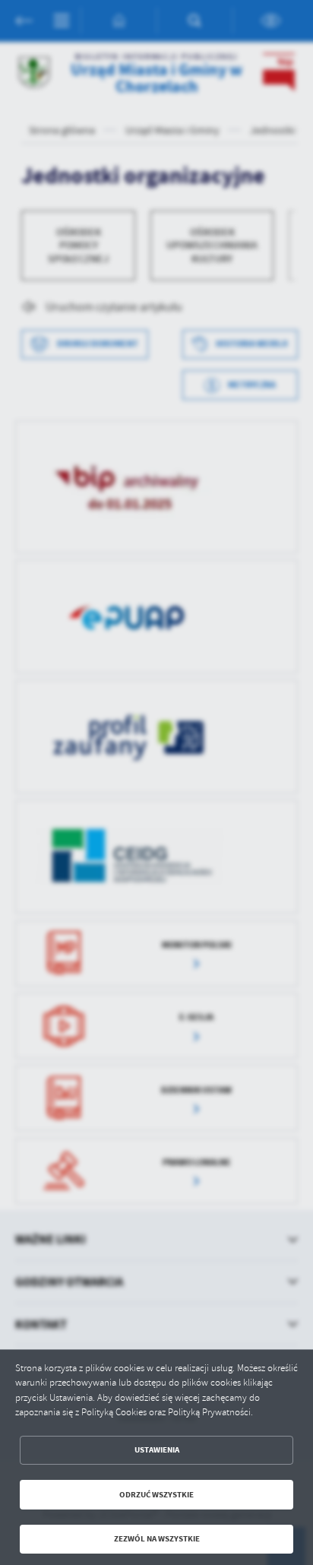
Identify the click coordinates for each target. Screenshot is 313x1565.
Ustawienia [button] (156, 1450)
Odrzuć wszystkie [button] (156, 1494)
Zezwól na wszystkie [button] (157, 1538)
